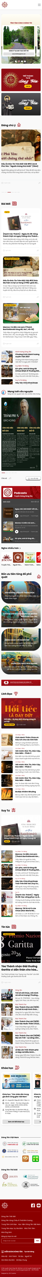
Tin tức (5, 927)
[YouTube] (39, 1205)
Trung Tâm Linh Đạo (9, 1224)
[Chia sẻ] (10, 478)
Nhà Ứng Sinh (6, 1232)
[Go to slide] (16, 61)
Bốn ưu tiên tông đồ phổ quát (16, 575)
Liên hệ (28, 86)
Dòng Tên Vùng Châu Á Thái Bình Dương (16, 1220)
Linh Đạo (6, 694)
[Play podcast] (16, 516)
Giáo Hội (4, 1256)
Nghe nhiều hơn (10, 548)
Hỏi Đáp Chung (21, 1260)
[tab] (3, 192)
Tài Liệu (20, 1256)
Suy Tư (5, 810)
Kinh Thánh (13, 1256)
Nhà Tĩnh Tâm (29, 1228)
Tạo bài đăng (29, 1252)
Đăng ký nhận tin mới (8, 1236)
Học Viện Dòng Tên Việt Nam (29, 1224)
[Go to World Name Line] (10, 1176)
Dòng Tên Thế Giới (8, 1216)
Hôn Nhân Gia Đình (8, 1260)
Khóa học (7, 1068)
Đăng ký (28, 108)
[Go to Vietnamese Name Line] (10, 1144)
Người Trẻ (28, 1256)
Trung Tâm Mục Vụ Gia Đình (12, 1228)
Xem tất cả (35, 502)
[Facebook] (33, 1205)
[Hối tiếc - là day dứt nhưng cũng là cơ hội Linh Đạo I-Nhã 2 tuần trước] (21, 713)
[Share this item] (40, 183)
